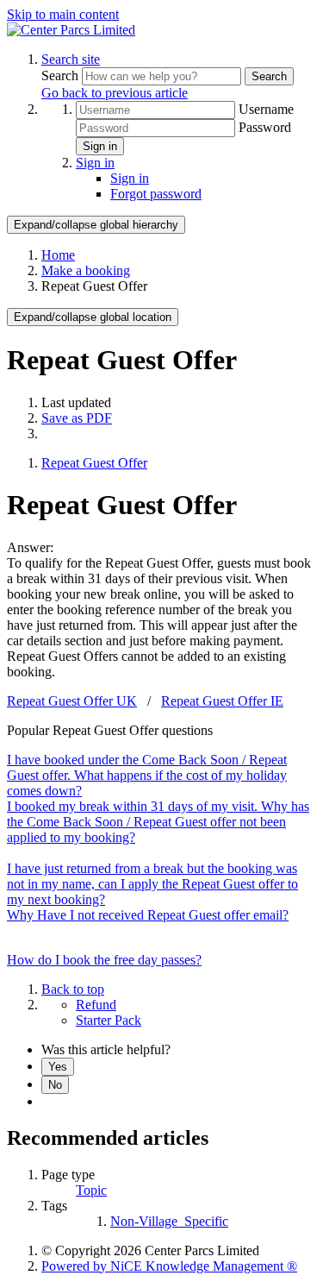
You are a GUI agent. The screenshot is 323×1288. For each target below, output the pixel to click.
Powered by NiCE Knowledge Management (169, 1266)
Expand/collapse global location (92, 317)
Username (266, 109)
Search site (70, 59)
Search (61, 75)
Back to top (72, 989)
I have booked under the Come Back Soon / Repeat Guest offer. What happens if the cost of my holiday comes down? (147, 775)
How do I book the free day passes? (104, 959)
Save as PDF (76, 418)
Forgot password (156, 193)
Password (265, 127)
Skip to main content (63, 14)
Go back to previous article (114, 92)
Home (58, 255)
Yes (57, 1066)
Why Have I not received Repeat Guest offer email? (148, 915)
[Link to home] (71, 29)
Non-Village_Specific (169, 1221)
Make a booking (85, 270)
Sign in (100, 146)
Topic (91, 1190)
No (55, 1084)
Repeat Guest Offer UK (72, 701)
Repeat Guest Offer (94, 463)
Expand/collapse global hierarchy (96, 224)
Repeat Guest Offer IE (222, 701)
